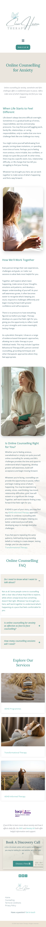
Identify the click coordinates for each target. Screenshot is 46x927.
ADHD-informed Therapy (18, 512)
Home (7, 897)
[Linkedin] (23, 875)
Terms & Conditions (13, 903)
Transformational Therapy (15, 752)
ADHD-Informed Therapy (14, 796)
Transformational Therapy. (16, 547)
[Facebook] (20, 875)
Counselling (10, 900)
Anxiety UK (30, 828)
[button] (23, 40)
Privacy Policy (10, 905)
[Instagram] (26, 875)
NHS (20, 828)
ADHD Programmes (12, 709)
